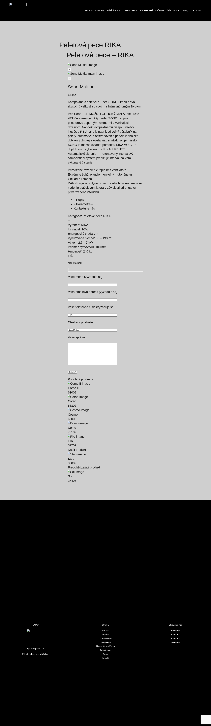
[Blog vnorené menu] (189, 10)
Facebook (175, 630)
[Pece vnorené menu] (92, 10)
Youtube (175, 634)
